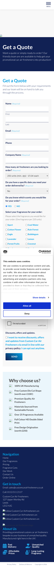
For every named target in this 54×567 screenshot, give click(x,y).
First (8, 114)
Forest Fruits (14, 244)
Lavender (12, 239)
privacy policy (13, 348)
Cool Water (33, 225)
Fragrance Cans (10, 467)
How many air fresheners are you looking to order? (27, 169)
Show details (39, 297)
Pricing (6, 464)
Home (6, 458)
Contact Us (8, 474)
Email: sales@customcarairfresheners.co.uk (23, 487)
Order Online (9, 477)
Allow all (27, 306)
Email (13, 131)
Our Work (7, 471)
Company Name (18, 155)
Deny (27, 313)
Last (7, 124)
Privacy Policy (11, 564)
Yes (9, 206)
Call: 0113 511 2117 (12, 492)
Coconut (32, 244)
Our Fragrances (10, 461)
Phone (9, 143)
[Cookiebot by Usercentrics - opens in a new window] (39, 252)
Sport (10, 225)
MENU (48, 6)
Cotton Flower (14, 229)
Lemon (31, 239)
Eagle (10, 234)
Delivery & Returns (25, 564)
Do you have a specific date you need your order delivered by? (26, 184)
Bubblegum (33, 234)
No (18, 206)
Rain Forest (33, 229)
